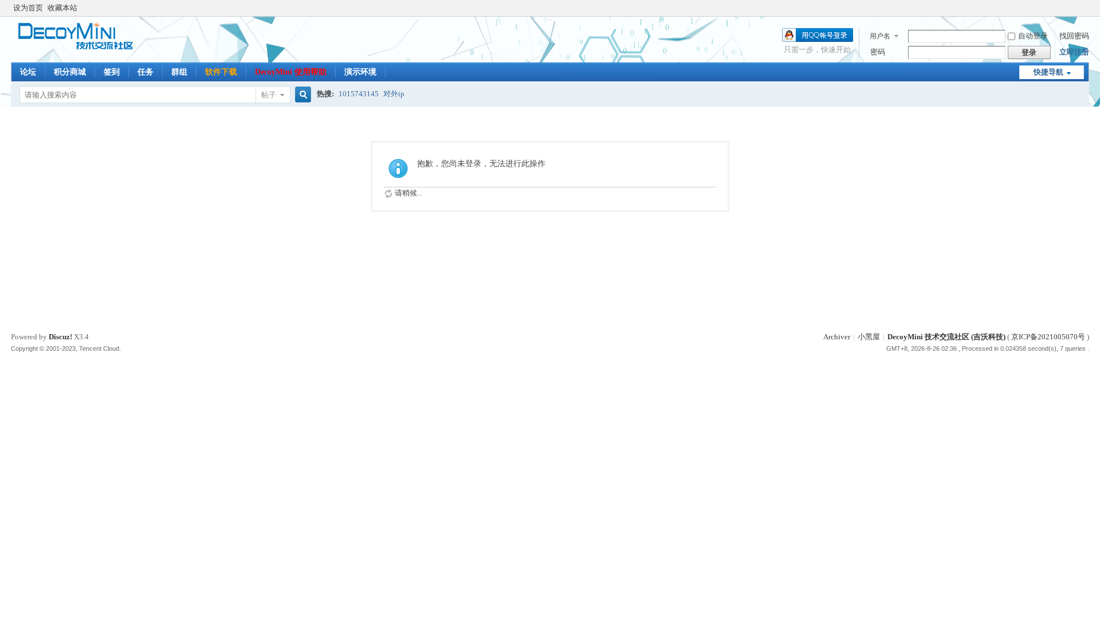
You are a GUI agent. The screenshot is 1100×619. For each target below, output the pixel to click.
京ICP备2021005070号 (1048, 336)
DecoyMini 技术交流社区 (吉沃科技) (946, 336)
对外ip (393, 93)
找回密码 (1074, 36)
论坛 (28, 72)
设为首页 (28, 7)
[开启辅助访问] (1086, 8)
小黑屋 (869, 336)
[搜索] (301, 94)
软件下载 (221, 72)
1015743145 (359, 93)
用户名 (880, 36)
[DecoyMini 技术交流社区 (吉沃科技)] (81, 48)
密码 (877, 52)
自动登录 (1033, 36)
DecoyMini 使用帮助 (291, 72)
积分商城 (70, 72)
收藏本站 (62, 7)
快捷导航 (1048, 72)
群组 (179, 72)
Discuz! (60, 336)
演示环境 (360, 72)
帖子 (268, 95)
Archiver (836, 336)
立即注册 (1074, 52)
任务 (146, 72)
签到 (112, 72)
